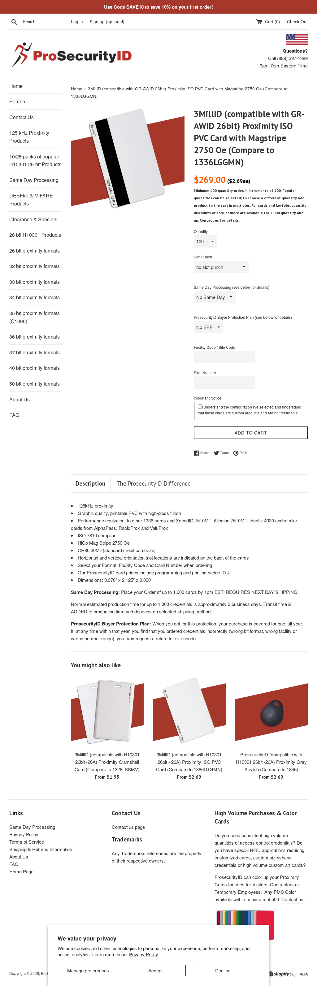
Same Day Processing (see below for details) (231, 287)
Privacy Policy (23, 834)
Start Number (205, 372)
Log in (77, 21)
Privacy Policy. (144, 954)
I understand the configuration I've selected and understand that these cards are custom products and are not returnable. (249, 409)
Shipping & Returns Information (40, 849)
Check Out (297, 21)
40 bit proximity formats (34, 367)
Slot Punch (203, 256)
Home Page (21, 871)
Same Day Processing (34, 180)
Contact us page (128, 827)
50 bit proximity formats (34, 383)
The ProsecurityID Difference (153, 483)
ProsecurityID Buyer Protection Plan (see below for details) (243, 317)
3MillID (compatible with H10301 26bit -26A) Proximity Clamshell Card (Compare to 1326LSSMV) (107, 761)
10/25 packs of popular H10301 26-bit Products (35, 160)
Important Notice (207, 397)
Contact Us (21, 117)
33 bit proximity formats (34, 281)
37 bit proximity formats (34, 352)
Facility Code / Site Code (214, 347)
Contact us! (293, 899)
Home (16, 85)
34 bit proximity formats (34, 297)
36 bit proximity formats (34, 336)
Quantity (201, 231)
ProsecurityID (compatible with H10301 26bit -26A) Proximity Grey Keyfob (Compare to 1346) (271, 761)
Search (17, 101)
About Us (19, 399)
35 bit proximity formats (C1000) (34, 317)
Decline (222, 970)
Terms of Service (26, 841)
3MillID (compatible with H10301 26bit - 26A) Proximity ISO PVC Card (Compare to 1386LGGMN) (189, 761)
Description (91, 483)
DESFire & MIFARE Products (31, 199)
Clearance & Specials (33, 219)
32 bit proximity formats (34, 266)
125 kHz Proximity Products (29, 136)
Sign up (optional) (107, 21)
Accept (155, 970)
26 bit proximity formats (34, 250)
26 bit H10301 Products (35, 234)
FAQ (14, 414)
